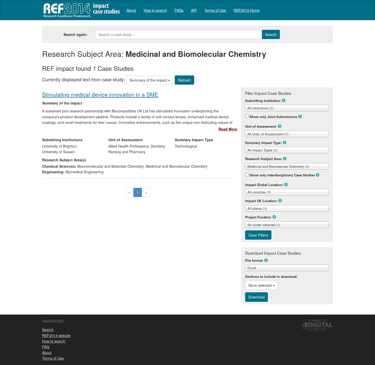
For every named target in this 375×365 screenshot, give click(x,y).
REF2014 (80, 10)
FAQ (45, 346)
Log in (328, 8)
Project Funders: (258, 217)
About (131, 10)
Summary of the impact (149, 80)
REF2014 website (56, 335)
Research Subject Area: (263, 158)
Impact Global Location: (264, 184)
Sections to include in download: (271, 276)
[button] (283, 100)
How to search (155, 10)
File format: (254, 260)
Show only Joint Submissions (273, 116)
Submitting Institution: (263, 100)
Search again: (76, 34)
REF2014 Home (247, 10)
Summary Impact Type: (263, 142)
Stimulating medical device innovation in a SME (100, 94)
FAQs (178, 10)
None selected (260, 285)
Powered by (317, 320)
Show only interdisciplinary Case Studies (282, 175)
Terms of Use (215, 10)
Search (48, 329)
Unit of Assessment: (261, 126)
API (194, 10)
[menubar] (193, 10)
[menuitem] (131, 10)
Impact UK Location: (261, 200)
